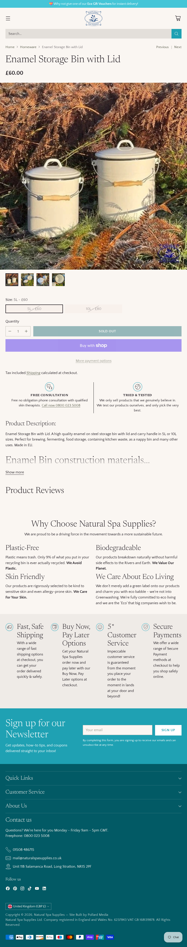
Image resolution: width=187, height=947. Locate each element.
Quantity (12, 321)
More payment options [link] (94, 361)
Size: (16, 300)
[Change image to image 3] (42, 279)
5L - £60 (34, 309)
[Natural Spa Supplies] (93, 18)
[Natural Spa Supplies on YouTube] (37, 889)
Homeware (28, 47)
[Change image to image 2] (27, 279)
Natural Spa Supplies (49, 915)
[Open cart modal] (177, 18)
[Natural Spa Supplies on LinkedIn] (44, 889)
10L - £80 (93, 309)
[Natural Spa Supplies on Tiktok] (29, 889)
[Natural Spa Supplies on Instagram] (22, 889)
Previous (162, 47)
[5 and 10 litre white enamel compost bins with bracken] (93, 176)
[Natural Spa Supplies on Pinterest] (15, 889)
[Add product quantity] (26, 331)
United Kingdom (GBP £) (29, 906)
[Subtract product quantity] (10, 331)
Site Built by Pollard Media (88, 915)
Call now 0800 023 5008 (61, 405)
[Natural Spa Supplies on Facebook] (7, 889)
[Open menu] (8, 18)
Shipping (33, 373)
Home (10, 47)
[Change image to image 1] (11, 279)
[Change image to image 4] (58, 279)
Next (178, 47)
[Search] (176, 34)
